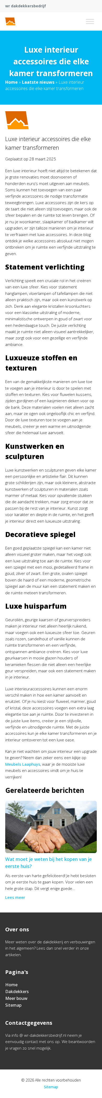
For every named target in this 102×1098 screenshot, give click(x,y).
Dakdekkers (17, 991)
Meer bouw (16, 998)
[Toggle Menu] (90, 21)
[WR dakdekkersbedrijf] (25, 21)
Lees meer (15, 897)
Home (11, 82)
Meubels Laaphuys (22, 764)
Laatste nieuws (38, 82)
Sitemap (13, 1005)
